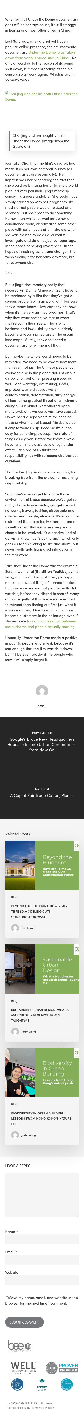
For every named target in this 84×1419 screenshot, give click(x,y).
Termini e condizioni (43, 1407)
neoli (41, 705)
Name (11, 1231)
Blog (14, 897)
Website (11, 1272)
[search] (76, 4)
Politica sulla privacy (19, 1407)
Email (11, 1251)
